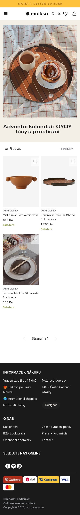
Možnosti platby (14, 405)
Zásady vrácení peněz (57, 427)
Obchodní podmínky (17, 440)
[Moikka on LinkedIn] (25, 466)
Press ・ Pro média (54, 433)
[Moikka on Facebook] (7, 466)
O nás (56, 13)
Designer (51, 405)
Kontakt (47, 440)
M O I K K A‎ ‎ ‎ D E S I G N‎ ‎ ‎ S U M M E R (40, 3)
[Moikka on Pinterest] (13, 466)
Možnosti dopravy (54, 380)
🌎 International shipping (20, 399)
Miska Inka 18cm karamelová (20, 215)
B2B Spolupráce (14, 433)
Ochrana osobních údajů (19, 503)
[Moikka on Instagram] (19, 466)
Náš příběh (10, 427)
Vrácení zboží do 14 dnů (19, 380)
